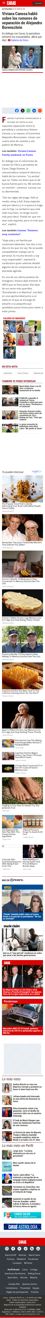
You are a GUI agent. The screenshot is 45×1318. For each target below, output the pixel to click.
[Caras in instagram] (7, 1248)
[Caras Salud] (22, 1217)
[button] (22, 59)
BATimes (28, 1263)
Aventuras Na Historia (15, 1273)
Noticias (22, 1255)
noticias (22, 888)
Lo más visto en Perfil (17, 1145)
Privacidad (25, 1288)
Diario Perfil (10, 1255)
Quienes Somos (29, 1284)
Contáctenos (12, 1288)
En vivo (39, 3)
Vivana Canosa (22, 373)
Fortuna (10, 1259)
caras (22, 963)
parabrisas (22, 1002)
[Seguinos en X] (19, 1248)
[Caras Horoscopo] (22, 1229)
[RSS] (32, 1248)
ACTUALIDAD (7, 9)
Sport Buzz (13, 1277)
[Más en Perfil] (16, 880)
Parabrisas (33, 1259)
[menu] (4, 3)
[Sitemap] (38, 1248)
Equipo (36, 1288)
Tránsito (35, 1292)
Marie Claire (34, 1255)
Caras (25, 1269)
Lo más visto (11, 1079)
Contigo (34, 1269)
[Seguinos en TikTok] (26, 1248)
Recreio (24, 1277)
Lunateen (17, 1263)
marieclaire (22, 926)
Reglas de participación (17, 1292)
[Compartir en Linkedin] (34, 110)
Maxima (33, 1277)
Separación (8, 373)
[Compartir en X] (22, 110)
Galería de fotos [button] (19, 40)
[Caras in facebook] (13, 1248)
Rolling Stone (34, 1273)
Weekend (21, 1259)
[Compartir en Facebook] (17, 110)
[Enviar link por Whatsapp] (28, 110)
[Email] (40, 110)
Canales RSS (14, 1284)
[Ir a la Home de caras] (11, 4)
